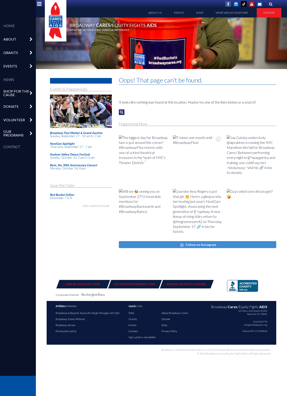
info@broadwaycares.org (255, 324)
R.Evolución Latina (66, 331)
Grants (132, 319)
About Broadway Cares (174, 313)
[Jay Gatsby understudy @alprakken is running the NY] (251, 160)
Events (179, 12)
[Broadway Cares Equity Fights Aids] (55, 20)
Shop (199, 12)
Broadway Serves (65, 325)
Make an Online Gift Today (82, 284)
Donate (269, 12)
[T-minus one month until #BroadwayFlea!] (197, 160)
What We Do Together (232, 12)
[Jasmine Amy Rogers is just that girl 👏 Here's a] (197, 213)
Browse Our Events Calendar (186, 284)
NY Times (93, 296)
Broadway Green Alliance (70, 319)
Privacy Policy (169, 331)
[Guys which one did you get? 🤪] (251, 213)
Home (9, 26)
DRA (131, 313)
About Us (155, 12)
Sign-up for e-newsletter (142, 337)
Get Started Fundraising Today (134, 284)
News (8, 79)
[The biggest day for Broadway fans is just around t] (143, 160)
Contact (11, 147)
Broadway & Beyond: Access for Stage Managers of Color (88, 313)
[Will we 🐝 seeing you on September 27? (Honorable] (143, 213)
